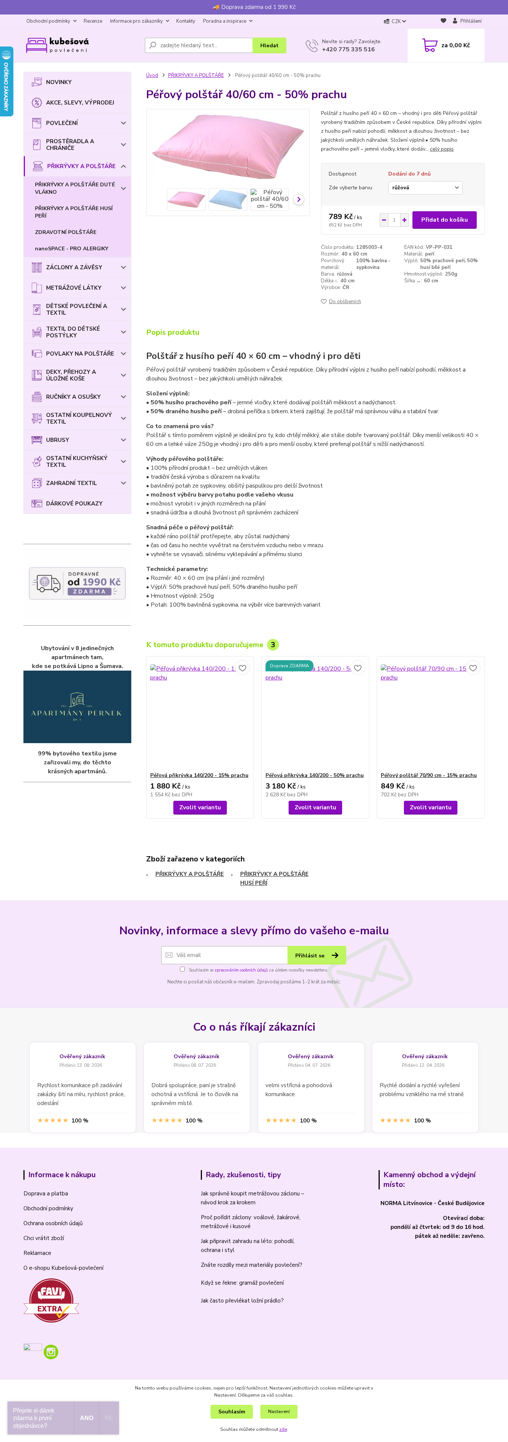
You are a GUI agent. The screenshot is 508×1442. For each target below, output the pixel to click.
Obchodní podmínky (48, 21)
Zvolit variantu (200, 807)
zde (283, 1429)
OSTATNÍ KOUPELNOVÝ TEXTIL (79, 418)
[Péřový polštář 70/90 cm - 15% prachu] (430, 714)
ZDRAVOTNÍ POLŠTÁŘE (65, 232)
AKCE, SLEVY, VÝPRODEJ (80, 102)
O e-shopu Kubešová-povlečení (63, 1268)
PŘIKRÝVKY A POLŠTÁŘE (81, 166)
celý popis (442, 148)
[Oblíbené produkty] (443, 22)
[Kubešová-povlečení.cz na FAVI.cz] (51, 1300)
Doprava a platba (45, 1193)
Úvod (152, 75)
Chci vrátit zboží (43, 1238)
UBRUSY (57, 440)
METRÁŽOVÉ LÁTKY (74, 288)
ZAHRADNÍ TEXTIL (71, 483)
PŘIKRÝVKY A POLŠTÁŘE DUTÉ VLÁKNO (75, 188)
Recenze (93, 21)
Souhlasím (231, 1411)
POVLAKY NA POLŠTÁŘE (80, 353)
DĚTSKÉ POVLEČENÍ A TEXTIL (76, 309)
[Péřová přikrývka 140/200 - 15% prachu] (200, 714)
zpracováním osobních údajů (241, 970)
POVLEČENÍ (62, 123)
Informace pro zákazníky (136, 21)
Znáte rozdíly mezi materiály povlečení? (251, 1265)
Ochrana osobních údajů (53, 1223)
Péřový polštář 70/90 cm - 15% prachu (429, 775)
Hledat (269, 45)
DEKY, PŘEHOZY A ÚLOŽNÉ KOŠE (71, 375)
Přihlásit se (310, 955)
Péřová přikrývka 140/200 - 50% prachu (315, 775)
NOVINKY (59, 82)
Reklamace (37, 1253)
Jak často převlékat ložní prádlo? (242, 1300)
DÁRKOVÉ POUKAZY (74, 503)
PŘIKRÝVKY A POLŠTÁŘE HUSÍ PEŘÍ (74, 212)
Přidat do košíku (444, 220)
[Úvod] (81, 45)
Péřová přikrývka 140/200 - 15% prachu (199, 775)
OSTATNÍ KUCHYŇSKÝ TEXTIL (76, 462)
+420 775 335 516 (348, 49)
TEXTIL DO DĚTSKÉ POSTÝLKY (73, 332)
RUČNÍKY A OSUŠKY (73, 397)
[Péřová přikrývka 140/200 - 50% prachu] (315, 714)
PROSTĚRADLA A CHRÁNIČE (70, 145)
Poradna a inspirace (224, 21)
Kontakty (185, 21)
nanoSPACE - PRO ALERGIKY (71, 248)
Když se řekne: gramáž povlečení (242, 1283)
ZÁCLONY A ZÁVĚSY (74, 267)
